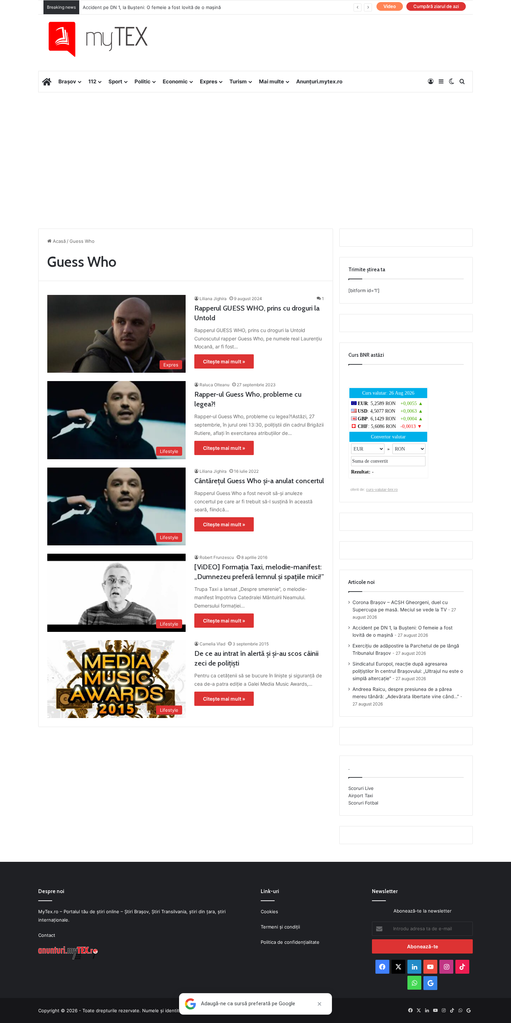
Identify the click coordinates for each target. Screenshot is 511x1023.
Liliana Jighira (213, 298)
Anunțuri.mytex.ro (319, 81)
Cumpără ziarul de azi (436, 6)
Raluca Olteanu (214, 384)
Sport (115, 81)
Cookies (269, 911)
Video (389, 6)
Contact (46, 935)
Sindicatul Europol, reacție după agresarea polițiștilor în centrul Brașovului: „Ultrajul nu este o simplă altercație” (407, 671)
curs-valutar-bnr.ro (382, 489)
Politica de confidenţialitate (290, 942)
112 (92, 81)
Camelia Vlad (212, 643)
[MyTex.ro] (105, 39)
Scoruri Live (361, 788)
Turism (238, 81)
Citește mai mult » (224, 361)
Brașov (67, 81)
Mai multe (271, 81)
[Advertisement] (255, 148)
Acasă (58, 241)
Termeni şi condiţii (280, 927)
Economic (175, 81)
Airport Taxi (360, 795)
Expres (208, 81)
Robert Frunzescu (217, 557)
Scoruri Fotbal (363, 803)
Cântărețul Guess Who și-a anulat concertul (259, 481)
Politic (143, 81)
